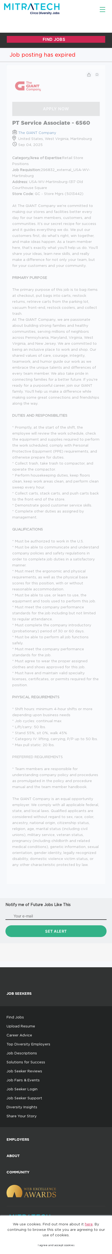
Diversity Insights (22, 1107)
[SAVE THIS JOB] (97, 74)
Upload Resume (21, 1026)
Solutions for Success (26, 1062)
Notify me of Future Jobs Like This (38, 904)
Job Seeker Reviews (24, 1071)
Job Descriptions (22, 1053)
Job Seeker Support (24, 1098)
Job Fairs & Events (23, 1080)
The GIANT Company (37, 133)
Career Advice (19, 1035)
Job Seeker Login (22, 1089)
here (89, 1224)
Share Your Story (22, 1116)
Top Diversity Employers (28, 1044)
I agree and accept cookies (56, 1245)
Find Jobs (15, 1017)
